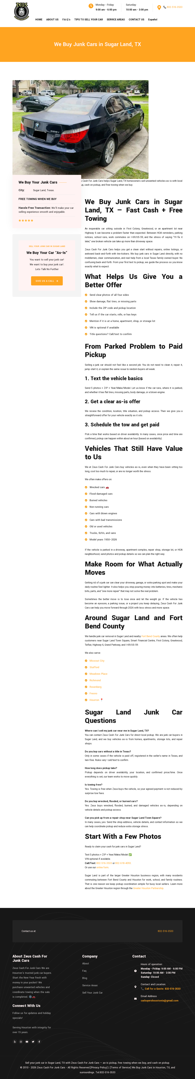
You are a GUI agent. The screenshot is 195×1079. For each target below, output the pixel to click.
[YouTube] (27, 1041)
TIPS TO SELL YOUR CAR (88, 19)
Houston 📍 (96, 700)
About (85, 963)
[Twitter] (33, 1041)
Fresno (93, 693)
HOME (38, 19)
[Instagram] (21, 1041)
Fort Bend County (151, 636)
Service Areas (90, 985)
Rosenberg (95, 687)
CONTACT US (136, 19)
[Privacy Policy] (99, 1067)
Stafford (94, 667)
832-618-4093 (123, 863)
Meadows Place (98, 674)
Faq (84, 971)
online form (102, 867)
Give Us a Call (45, 281)
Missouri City (97, 661)
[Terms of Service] (120, 1067)
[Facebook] (39, 1041)
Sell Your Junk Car (92, 992)
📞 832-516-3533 (173, 7)
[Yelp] (14, 1041)
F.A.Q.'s (66, 19)
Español (152, 19)
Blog (84, 978)
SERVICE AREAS (116, 19)
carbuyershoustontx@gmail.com (159, 1000)
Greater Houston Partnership (148, 888)
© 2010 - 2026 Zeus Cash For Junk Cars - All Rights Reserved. (55, 1067)
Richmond (95, 680)
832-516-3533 (104, 863)
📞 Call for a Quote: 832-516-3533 (160, 989)
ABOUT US (52, 19)
